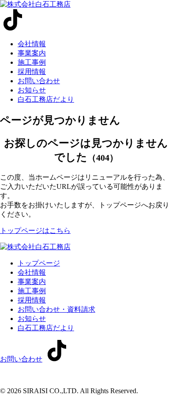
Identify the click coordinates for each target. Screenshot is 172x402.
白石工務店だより (46, 99)
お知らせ (32, 90)
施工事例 (32, 62)
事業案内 (32, 53)
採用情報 (32, 71)
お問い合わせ (39, 81)
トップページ (39, 263)
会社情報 (32, 44)
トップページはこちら (35, 230)
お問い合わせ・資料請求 (56, 309)
